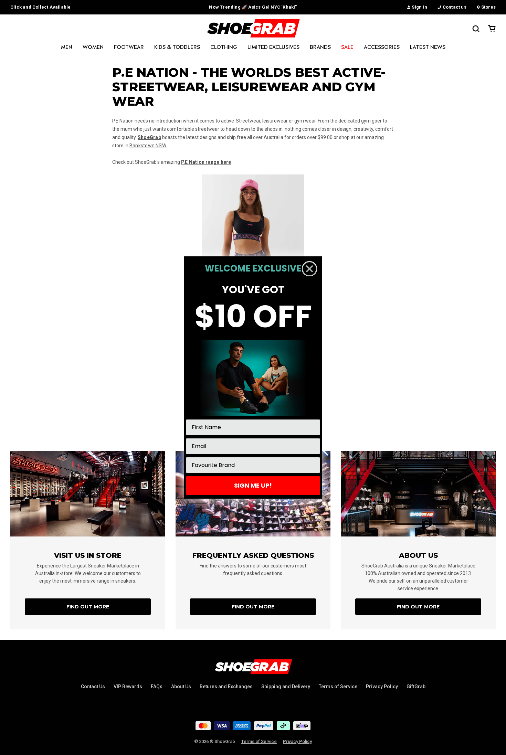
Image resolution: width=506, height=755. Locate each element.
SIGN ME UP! (253, 485)
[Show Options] (313, 465)
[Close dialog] (309, 269)
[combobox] (251, 465)
